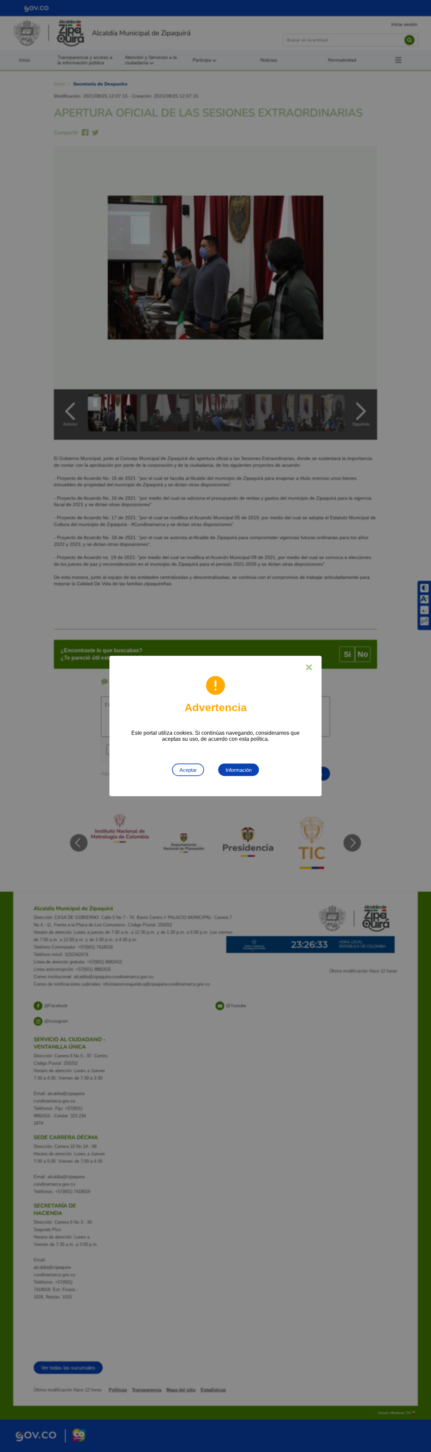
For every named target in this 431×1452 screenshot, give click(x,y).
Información (239, 770)
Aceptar (188, 770)
